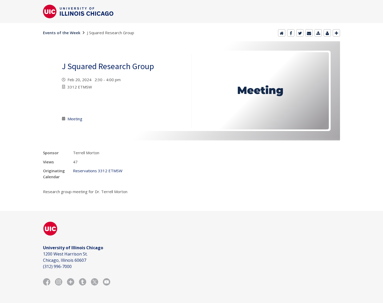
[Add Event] (336, 33)
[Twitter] (300, 33)
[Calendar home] (281, 33)
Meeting (74, 118)
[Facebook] (290, 33)
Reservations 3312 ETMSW (97, 170)
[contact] (327, 33)
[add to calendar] (318, 33)
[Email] (309, 33)
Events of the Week (61, 32)
